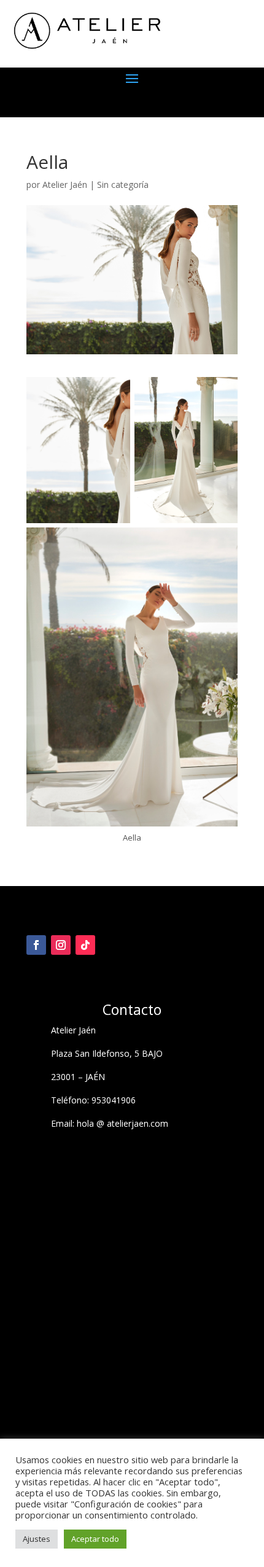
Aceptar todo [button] (95, 1538)
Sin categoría (123, 184)
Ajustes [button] (36, 1538)
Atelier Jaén (64, 184)
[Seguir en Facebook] (36, 945)
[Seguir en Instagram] (61, 945)
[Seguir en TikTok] (85, 945)
